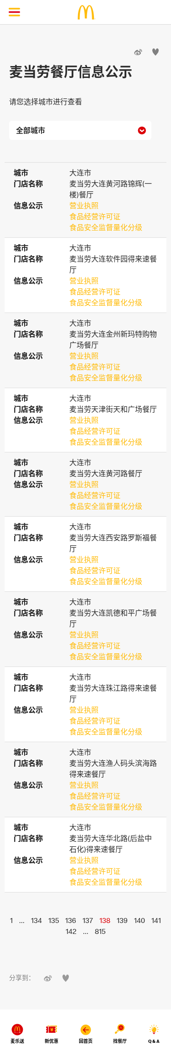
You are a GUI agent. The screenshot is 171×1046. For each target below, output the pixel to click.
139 (122, 920)
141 (156, 920)
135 (53, 920)
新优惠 (51, 1041)
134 (36, 920)
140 (139, 920)
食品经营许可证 (94, 216)
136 (70, 920)
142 (71, 931)
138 (104, 920)
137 (88, 920)
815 (100, 931)
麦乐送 (17, 1041)
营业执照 (83, 205)
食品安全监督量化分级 (105, 227)
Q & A (154, 1041)
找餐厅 (120, 1041)
